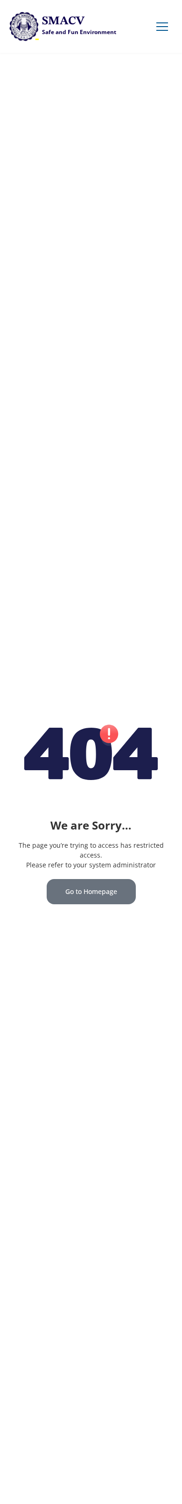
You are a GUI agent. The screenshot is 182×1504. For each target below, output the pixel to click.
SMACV (63, 21)
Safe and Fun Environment (79, 32)
